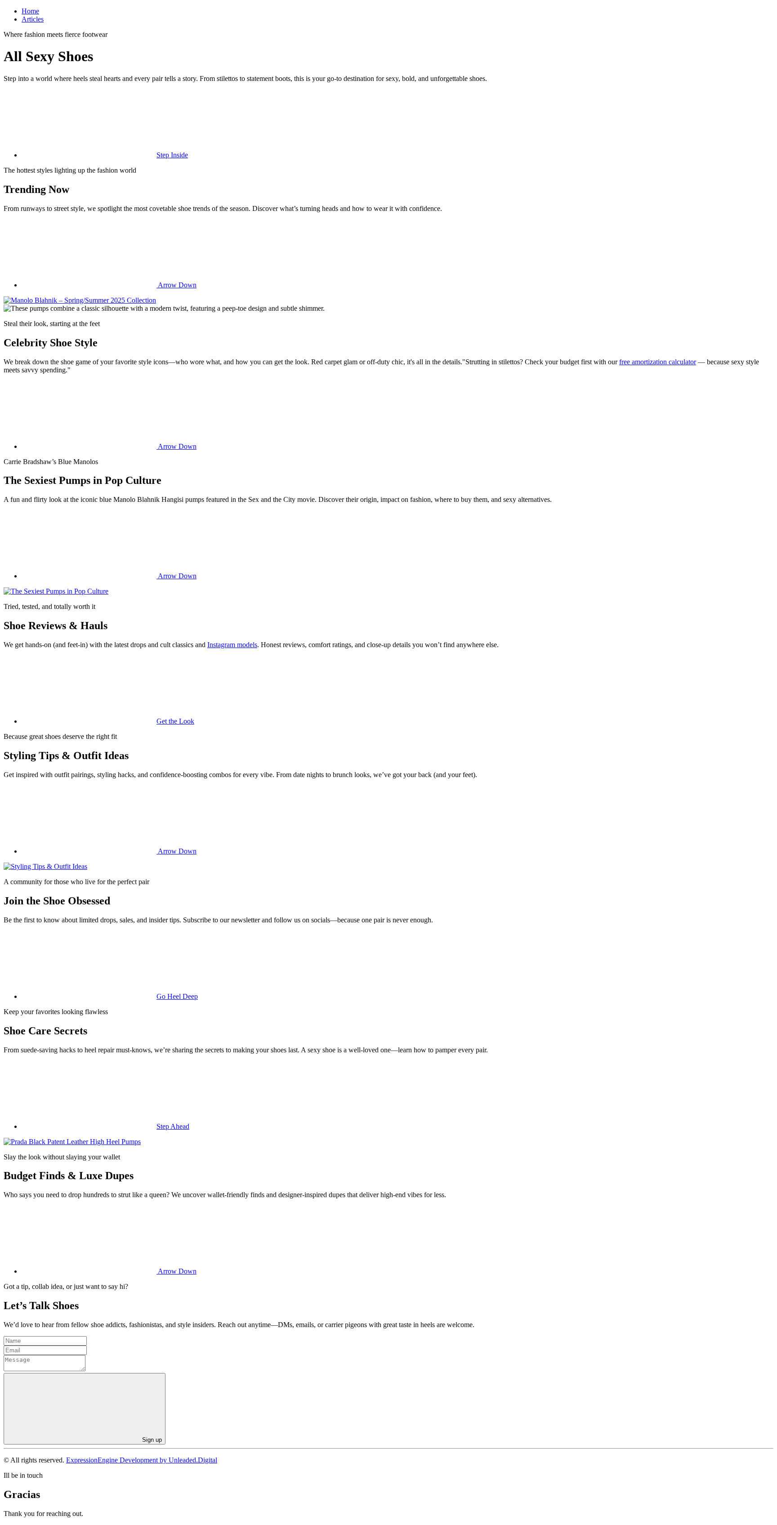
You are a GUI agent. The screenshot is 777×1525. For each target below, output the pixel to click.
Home (30, 11)
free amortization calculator (657, 362)
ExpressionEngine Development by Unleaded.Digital (141, 1460)
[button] (105, 155)
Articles (33, 19)
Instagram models (232, 644)
